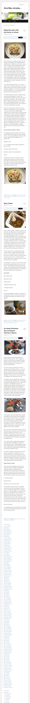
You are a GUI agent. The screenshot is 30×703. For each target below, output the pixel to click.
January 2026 (6, 526)
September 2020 (7, 559)
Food (12, 195)
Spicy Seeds (8, 203)
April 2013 (6, 677)
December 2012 (7, 683)
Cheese (21, 195)
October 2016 (6, 615)
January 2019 (6, 584)
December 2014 (7, 647)
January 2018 (6, 599)
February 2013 (7, 680)
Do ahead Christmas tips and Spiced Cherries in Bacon (11, 330)
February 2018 (7, 598)
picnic (24, 320)
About (10, 21)
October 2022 (6, 543)
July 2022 (6, 545)
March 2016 (6, 625)
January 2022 (6, 546)
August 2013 (6, 671)
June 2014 (6, 656)
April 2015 (6, 642)
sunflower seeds (7, 322)
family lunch (9, 196)
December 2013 (7, 665)
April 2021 (6, 554)
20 (24, 329)
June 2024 (6, 535)
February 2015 (7, 645)
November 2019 (7, 571)
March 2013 (6, 678)
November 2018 (7, 587)
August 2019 (6, 576)
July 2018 (6, 590)
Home (5, 21)
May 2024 (6, 536)
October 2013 (6, 668)
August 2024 (6, 533)
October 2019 (6, 573)
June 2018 (6, 592)
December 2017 (7, 601)
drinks (21, 320)
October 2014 (6, 650)
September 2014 (7, 652)
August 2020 (6, 561)
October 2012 (6, 685)
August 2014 (6, 653)
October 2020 (6, 558)
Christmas (23, 518)
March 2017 (6, 609)
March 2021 (6, 555)
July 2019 (6, 577)
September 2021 (7, 551)
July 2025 (6, 527)
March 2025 (6, 529)
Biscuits (7, 694)
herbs (15, 196)
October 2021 (6, 549)
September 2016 (7, 617)
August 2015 (6, 636)
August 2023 (6, 540)
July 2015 (6, 637)
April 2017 (6, 608)
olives (20, 196)
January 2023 (6, 542)
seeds (17, 321)
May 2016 (6, 623)
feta (13, 196)
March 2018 (6, 596)
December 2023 (7, 539)
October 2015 (6, 633)
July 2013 (6, 672)
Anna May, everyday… (12, 8)
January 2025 (6, 530)
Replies (12, 520)
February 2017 (7, 611)
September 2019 (7, 574)
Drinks (9, 195)
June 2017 (6, 605)
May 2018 (6, 593)
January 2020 (6, 568)
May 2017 (6, 606)
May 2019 (6, 579)
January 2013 (6, 681)
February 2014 (7, 662)
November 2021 (7, 548)
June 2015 (6, 639)
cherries (18, 518)
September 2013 (7, 669)
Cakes (6, 698)
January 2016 (6, 628)
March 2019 (6, 581)
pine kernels (6, 321)
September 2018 (7, 589)
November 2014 (7, 649)
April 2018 (6, 595)
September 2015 (7, 634)
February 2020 (7, 567)
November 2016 (7, 614)
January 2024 (6, 537)
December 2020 (7, 557)
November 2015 (7, 631)
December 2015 (7, 630)
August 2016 (6, 618)
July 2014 (6, 655)
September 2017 (7, 603)
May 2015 (6, 640)
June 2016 (6, 621)
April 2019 (6, 580)
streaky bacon (7, 520)
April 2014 (6, 659)
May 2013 (6, 675)
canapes (18, 195)
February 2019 (7, 583)
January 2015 (6, 646)
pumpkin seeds (12, 321)
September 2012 (7, 687)
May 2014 (6, 658)
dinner (5, 196)
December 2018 (7, 586)
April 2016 (6, 624)
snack (23, 196)
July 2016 (6, 620)
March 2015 (6, 643)
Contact (14, 21)
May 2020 (6, 562)
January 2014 (6, 664)
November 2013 (7, 666)
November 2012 (7, 684)
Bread (6, 695)
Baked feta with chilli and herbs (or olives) (11, 31)
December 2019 (7, 570)
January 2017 (6, 612)
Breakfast (7, 696)
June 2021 (6, 552)
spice (22, 321)
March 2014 (6, 661)
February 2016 (7, 627)
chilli (24, 195)
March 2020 (6, 565)
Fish (6, 701)
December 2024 (7, 532)
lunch (18, 196)
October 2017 (6, 602)
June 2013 (6, 674)
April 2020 (6, 564)
